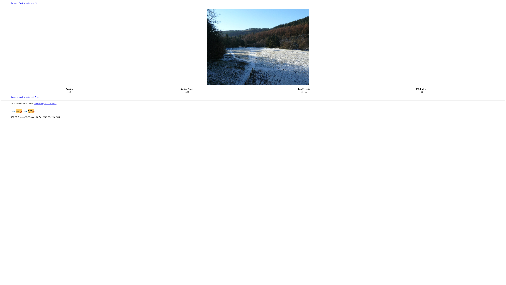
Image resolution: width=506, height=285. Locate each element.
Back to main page (26, 3)
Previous (14, 3)
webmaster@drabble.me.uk (45, 104)
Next (37, 3)
